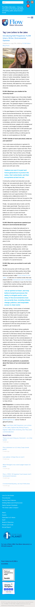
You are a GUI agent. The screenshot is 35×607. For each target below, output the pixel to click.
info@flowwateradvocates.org (23, 603)
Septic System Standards (9, 505)
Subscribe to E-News (8, 517)
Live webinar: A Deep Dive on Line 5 (13, 457)
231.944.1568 (12, 603)
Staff (3, 520)
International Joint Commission (22, 280)
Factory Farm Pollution (9, 500)
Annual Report (6, 527)
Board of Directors (8, 522)
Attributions (4, 605)
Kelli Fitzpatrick (18, 425)
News (4, 512)
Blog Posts (6, 45)
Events (4, 515)
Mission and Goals (7, 525)
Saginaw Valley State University (12, 429)
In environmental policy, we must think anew (16, 483)
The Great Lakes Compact (10, 507)
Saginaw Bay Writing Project (19, 427)
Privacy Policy (11, 605)
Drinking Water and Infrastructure (12, 503)
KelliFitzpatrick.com (9, 419)
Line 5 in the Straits (8, 495)
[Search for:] (13, 2)
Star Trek (25, 429)
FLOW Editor (26, 43)
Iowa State (9, 425)
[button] (29, 17)
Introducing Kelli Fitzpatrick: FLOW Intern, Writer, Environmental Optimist (17, 38)
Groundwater (6, 498)
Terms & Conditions (19, 605)
